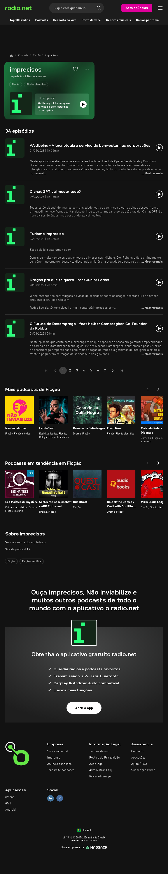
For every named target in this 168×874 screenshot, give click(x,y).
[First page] (46, 370)
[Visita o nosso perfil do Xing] (59, 798)
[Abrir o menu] (160, 8)
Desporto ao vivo (64, 20)
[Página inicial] (11, 55)
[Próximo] (158, 388)
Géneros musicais (118, 20)
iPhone (9, 797)
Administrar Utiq (100, 770)
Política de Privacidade (104, 757)
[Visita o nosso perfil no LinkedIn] (50, 798)
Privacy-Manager (100, 776)
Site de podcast (15, 549)
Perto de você (91, 20)
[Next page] (112, 370)
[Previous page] (55, 370)
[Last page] (121, 370)
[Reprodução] (83, 104)
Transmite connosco (60, 770)
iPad (8, 803)
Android (10, 809)
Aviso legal (96, 764)
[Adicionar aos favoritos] (75, 68)
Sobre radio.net (57, 751)
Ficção (15, 84)
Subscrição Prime (143, 770)
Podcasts (41, 20)
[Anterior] (147, 388)
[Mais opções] (86, 69)
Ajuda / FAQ (139, 764)
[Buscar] (98, 8)
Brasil (86, 830)
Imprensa (53, 757)
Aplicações (138, 757)
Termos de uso (99, 751)
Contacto (137, 751)
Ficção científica (36, 84)
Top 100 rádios (20, 20)
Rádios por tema (147, 20)
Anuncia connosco (59, 764)
